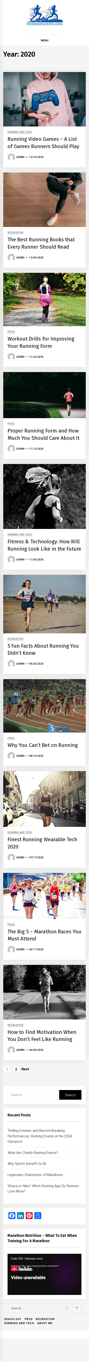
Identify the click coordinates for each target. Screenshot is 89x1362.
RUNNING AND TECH (20, 132)
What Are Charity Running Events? (33, 1153)
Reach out (12, 1319)
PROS (11, 331)
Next (25, 1069)
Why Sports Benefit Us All (27, 1164)
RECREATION (15, 232)
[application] (44, 1274)
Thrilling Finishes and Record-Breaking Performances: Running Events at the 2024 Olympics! (40, 1136)
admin (20, 157)
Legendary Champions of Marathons (35, 1175)
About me (44, 1323)
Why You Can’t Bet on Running (43, 745)
